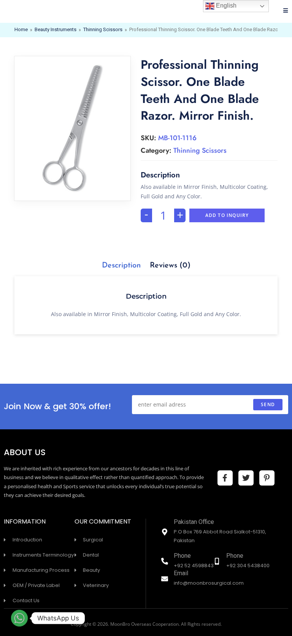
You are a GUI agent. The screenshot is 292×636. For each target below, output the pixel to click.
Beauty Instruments (55, 30)
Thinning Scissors (102, 30)
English (225, 5)
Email (181, 574)
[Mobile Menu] (285, 11)
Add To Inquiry (227, 215)
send (268, 404)
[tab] (121, 265)
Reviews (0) (170, 265)
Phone (182, 556)
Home (21, 30)
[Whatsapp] (19, 618)
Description (121, 265)
